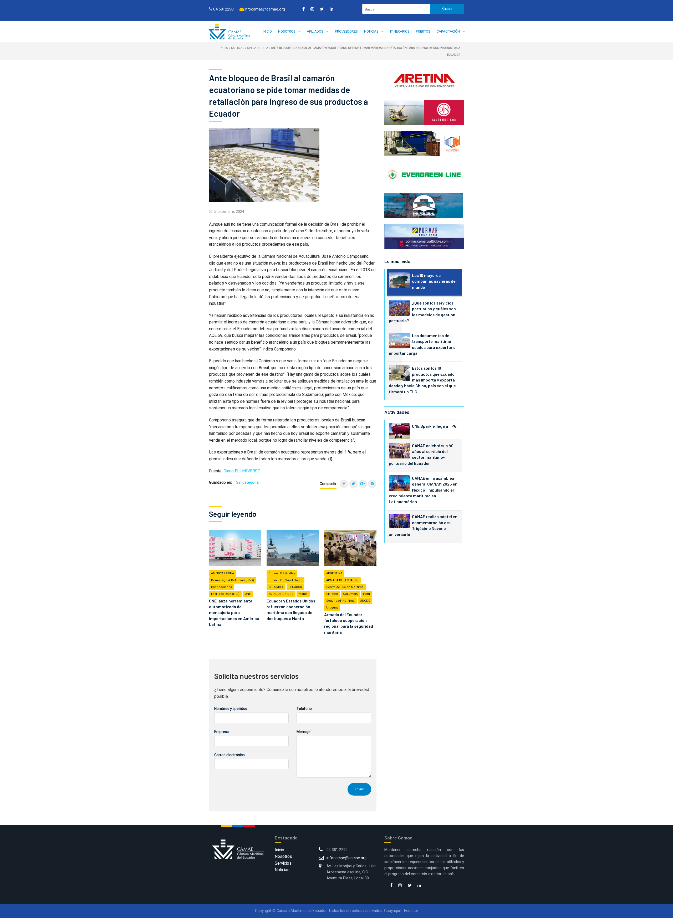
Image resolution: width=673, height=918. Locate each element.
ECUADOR (295, 587)
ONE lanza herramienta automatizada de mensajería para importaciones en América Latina (234, 612)
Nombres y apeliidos (230, 708)
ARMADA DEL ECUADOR (342, 580)
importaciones (221, 587)
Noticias (371, 31)
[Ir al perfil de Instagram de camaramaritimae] (312, 9)
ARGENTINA (334, 573)
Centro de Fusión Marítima (345, 587)
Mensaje (303, 732)
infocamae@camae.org (346, 858)
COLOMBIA (276, 587)
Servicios (283, 863)
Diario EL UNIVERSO (242, 471)
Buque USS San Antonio (285, 580)
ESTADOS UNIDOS (281, 594)
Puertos (423, 31)
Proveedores (346, 31)
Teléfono (304, 708)
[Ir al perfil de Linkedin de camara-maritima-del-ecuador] (331, 9)
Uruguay (332, 607)
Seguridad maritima (340, 601)
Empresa (221, 732)
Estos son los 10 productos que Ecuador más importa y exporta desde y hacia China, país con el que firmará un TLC (422, 379)
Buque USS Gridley (282, 573)
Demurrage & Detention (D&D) (232, 580)
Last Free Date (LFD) (225, 594)
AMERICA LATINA (222, 573)
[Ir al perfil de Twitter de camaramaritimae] (322, 9)
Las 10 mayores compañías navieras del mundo (434, 281)
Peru (366, 594)
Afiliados (315, 31)
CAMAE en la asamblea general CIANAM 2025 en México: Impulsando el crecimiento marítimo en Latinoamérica (423, 490)
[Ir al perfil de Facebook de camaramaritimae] (303, 9)
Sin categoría (257, 48)
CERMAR (332, 594)
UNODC (365, 601)
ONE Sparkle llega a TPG (434, 426)
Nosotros (286, 31)
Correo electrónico (229, 755)
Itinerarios (400, 31)
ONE (248, 594)
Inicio (267, 31)
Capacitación (448, 31)
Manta (303, 594)
